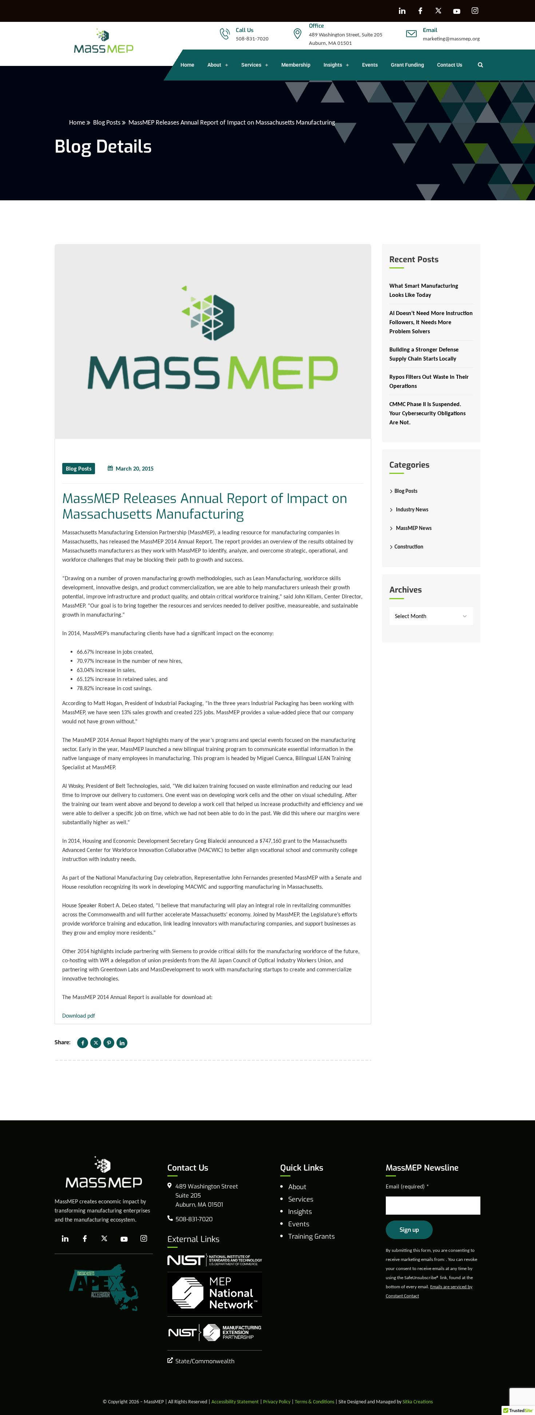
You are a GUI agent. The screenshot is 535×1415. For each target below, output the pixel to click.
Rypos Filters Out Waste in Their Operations (429, 381)
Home (187, 65)
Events (370, 65)
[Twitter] (95, 1042)
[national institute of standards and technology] (214, 1259)
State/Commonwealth (204, 1361)
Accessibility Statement (235, 1402)
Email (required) (407, 1186)
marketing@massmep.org (451, 38)
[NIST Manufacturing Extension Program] (214, 1332)
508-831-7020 (252, 38)
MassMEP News (414, 528)
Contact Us (449, 65)
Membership (295, 65)
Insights (333, 65)
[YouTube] (456, 10)
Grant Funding (407, 65)
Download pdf (78, 1015)
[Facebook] (420, 10)
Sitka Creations (418, 1402)
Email (430, 30)
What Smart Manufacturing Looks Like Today (423, 290)
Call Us (245, 30)
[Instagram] (474, 10)
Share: (63, 1042)
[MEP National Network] (214, 1293)
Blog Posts (106, 122)
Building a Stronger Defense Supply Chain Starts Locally (424, 354)
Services (251, 65)
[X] (438, 10)
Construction (409, 546)
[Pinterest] (108, 1042)
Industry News (412, 509)
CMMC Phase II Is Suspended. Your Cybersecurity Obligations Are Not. (427, 413)
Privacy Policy (276, 1402)
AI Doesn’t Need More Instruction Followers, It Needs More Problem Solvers (431, 322)
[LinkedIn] (402, 10)
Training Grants (311, 1236)
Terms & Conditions (314, 1402)
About (214, 65)
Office (316, 26)
